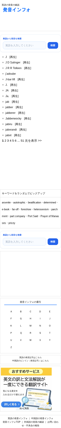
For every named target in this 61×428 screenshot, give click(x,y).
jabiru (8, 124)
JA (6, 90)
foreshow (26, 209)
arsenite (6, 202)
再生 (13, 56)
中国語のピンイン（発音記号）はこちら (30, 360)
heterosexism (41, 209)
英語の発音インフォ (18, 418)
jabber (9, 107)
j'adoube (10, 73)
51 (22, 140)
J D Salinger (12, 62)
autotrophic (19, 202)
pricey (11, 223)
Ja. (7, 96)
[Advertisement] (27, 22)
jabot (8, 135)
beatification (34, 202)
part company (17, 216)
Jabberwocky (13, 118)
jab (7, 101)
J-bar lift (10, 79)
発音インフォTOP (12, 422)
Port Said (33, 216)
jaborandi (11, 129)
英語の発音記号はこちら (30, 357)
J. (6, 84)
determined (50, 202)
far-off (15, 209)
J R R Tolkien (13, 68)
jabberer (10, 112)
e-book (5, 209)
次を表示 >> (33, 140)
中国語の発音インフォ (42, 418)
